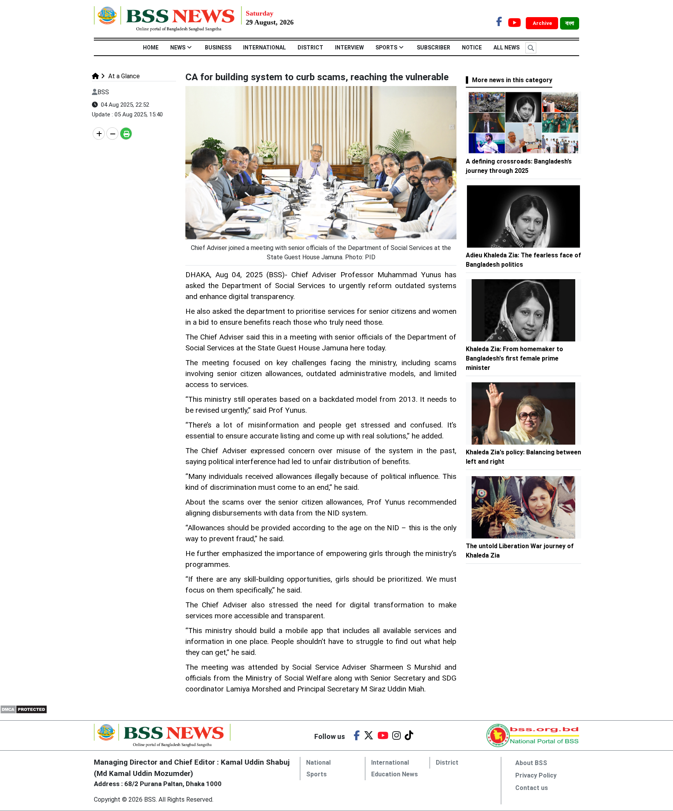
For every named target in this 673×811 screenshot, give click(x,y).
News (177, 47)
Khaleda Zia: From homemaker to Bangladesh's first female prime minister (514, 358)
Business (218, 47)
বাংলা (569, 23)
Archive (543, 23)
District (310, 47)
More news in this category (512, 80)
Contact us (531, 788)
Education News (394, 774)
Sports (386, 47)
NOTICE (472, 47)
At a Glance (123, 76)
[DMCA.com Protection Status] (23, 709)
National (318, 762)
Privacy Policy (536, 775)
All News (506, 47)
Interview (349, 47)
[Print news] (126, 133)
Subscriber (433, 47)
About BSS (531, 763)
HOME (151, 47)
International (264, 47)
